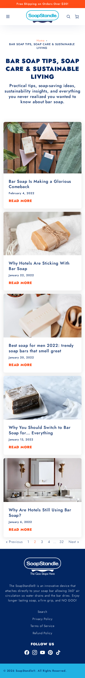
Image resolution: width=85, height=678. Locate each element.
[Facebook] (26, 652)
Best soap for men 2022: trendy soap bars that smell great (41, 348)
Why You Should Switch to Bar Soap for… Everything (40, 430)
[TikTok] (58, 652)
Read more (20, 201)
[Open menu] (7, 16)
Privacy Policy (42, 619)
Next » (74, 541)
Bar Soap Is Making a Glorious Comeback (40, 184)
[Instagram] (34, 652)
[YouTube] (42, 652)
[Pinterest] (50, 652)
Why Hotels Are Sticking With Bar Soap (39, 266)
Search (43, 612)
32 (62, 541)
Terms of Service (42, 626)
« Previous (14, 541)
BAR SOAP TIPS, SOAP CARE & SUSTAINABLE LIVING (42, 46)
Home (41, 40)
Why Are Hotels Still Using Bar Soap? (40, 512)
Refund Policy (42, 633)
